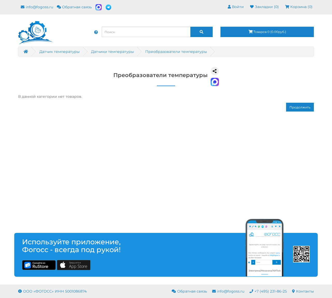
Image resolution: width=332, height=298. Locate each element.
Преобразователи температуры (176, 51)
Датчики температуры (112, 51)
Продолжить (299, 107)
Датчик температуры (59, 51)
